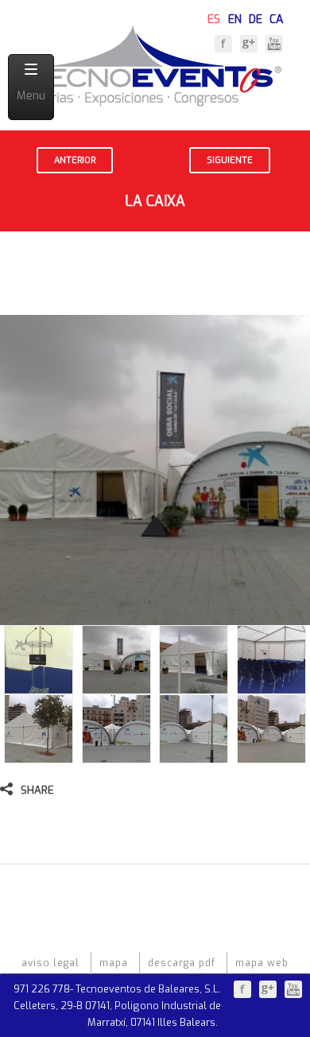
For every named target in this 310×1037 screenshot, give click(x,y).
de (255, 17)
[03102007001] (38, 685)
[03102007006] (38, 755)
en (235, 17)
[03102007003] (116, 685)
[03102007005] (271, 685)
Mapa (113, 963)
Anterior (74, 160)
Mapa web (262, 963)
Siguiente (230, 160)
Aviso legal (50, 963)
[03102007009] (271, 755)
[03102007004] (193, 685)
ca (276, 17)
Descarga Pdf (181, 963)
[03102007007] (116, 755)
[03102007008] (193, 755)
